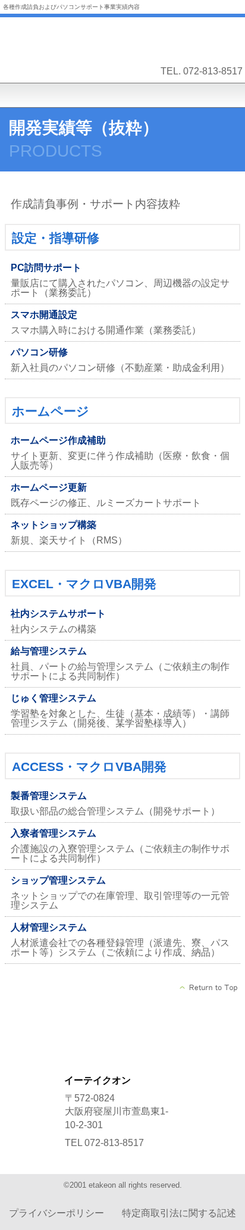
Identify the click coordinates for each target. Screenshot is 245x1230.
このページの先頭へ (209, 988)
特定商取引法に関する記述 (179, 1213)
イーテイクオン (122, 38)
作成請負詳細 (122, 1021)
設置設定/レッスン (122, 1051)
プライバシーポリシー (56, 1213)
